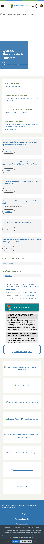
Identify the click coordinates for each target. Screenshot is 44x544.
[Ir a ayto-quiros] (19, 5)
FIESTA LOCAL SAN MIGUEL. (31, 295)
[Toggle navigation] (2, 5)
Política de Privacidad (22, 519)
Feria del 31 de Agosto (29, 292)
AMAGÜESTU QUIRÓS (29, 298)
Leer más (8, 151)
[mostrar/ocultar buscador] (33, 6)
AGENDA (8, 276)
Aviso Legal (22, 514)
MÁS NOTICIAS (8, 263)
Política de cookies (22, 524)
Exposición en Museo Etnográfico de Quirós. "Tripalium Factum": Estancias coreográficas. (22, 287)
